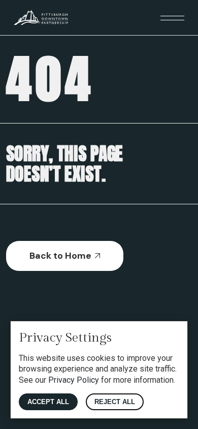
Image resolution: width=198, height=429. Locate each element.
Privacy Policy (73, 380)
